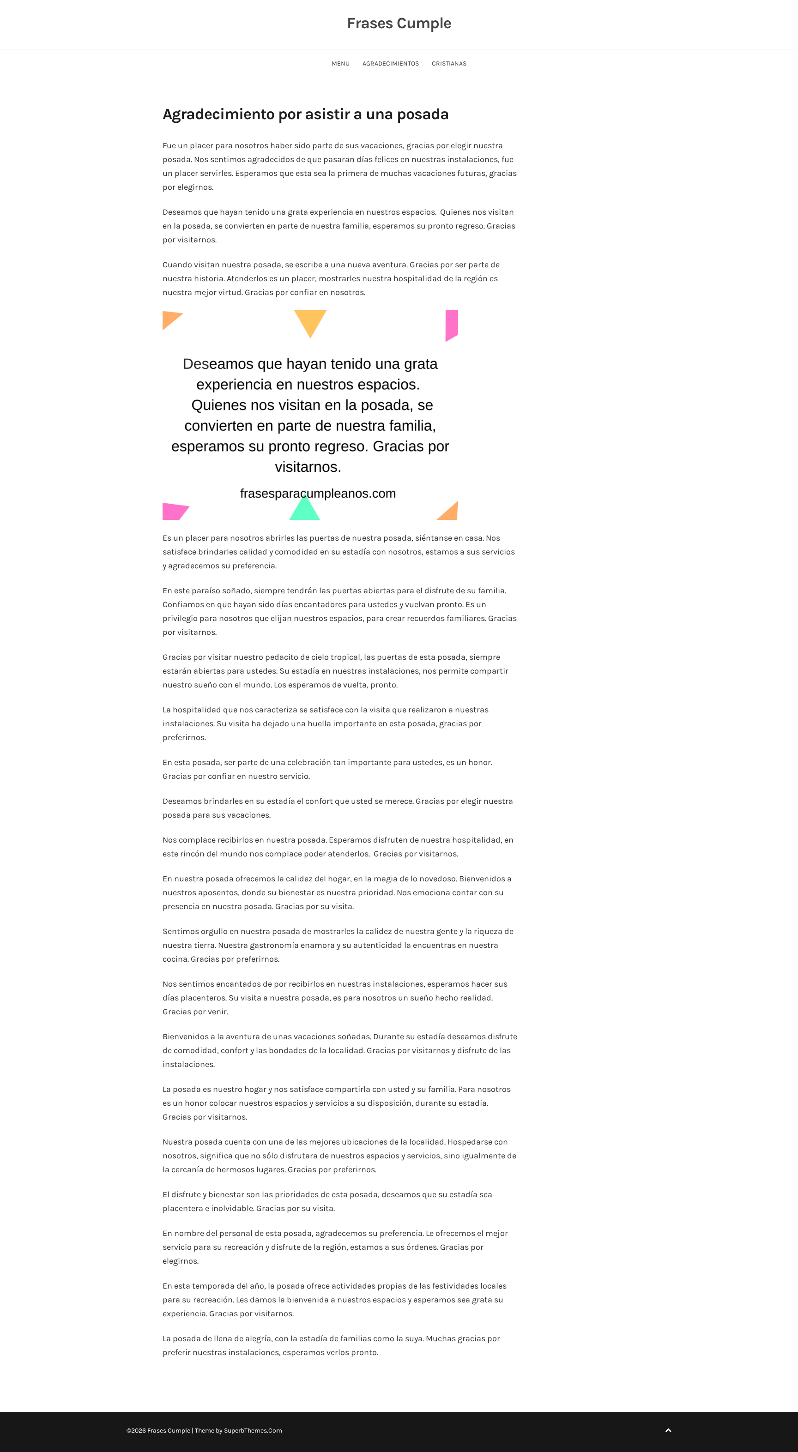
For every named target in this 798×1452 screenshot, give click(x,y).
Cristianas (449, 63)
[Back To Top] (668, 1430)
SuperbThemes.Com (253, 1430)
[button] (310, 415)
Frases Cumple (399, 23)
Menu (341, 63)
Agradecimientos (391, 63)
